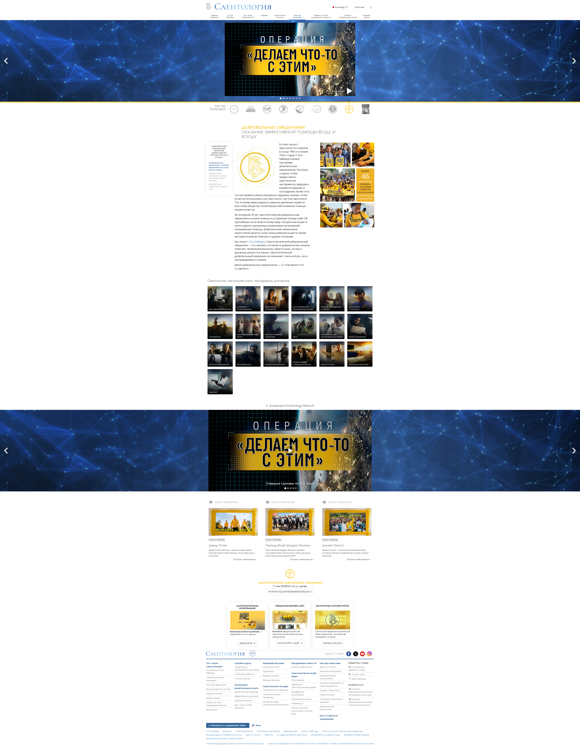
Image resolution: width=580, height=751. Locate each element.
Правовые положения (364, 743)
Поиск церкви (297, 680)
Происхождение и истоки (218, 689)
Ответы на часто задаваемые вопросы (321, 16)
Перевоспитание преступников (328, 677)
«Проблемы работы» (244, 674)
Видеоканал (212, 709)
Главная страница (214, 16)
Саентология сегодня (279, 16)
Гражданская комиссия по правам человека (224, 738)
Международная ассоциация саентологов (224, 735)
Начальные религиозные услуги (246, 686)
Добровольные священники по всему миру (218, 186)
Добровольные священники (327, 708)
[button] (281, 98)
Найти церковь (358, 678)
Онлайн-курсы (367, 16)
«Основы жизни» (242, 678)
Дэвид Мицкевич (291, 731)
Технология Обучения (330, 671)
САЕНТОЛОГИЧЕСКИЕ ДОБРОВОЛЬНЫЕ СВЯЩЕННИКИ (290, 583)
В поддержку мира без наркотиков (292, 735)
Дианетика (227, 731)
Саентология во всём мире (303, 675)
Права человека (327, 694)
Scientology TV (341, 7)
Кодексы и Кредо (214, 693)
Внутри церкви (213, 698)
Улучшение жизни (243, 700)
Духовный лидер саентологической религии (276, 703)
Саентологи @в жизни (301, 667)
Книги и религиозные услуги (348, 16)
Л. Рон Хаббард (230, 16)
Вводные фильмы (271, 680)
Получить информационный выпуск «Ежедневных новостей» (360, 692)
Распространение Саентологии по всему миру (301, 710)
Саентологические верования (215, 679)
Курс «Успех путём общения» (243, 706)
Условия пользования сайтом (342, 743)
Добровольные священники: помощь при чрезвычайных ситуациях (218, 177)
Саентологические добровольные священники (342, 731)
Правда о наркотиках (330, 690)
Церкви (264, 15)
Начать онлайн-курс (310, 731)
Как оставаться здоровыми (329, 717)
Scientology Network (244, 731)
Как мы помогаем (297, 16)
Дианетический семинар (246, 691)
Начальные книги (271, 667)
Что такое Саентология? (248, 16)
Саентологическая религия (268, 731)
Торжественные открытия (275, 690)
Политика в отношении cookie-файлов (312, 743)
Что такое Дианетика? (216, 684)
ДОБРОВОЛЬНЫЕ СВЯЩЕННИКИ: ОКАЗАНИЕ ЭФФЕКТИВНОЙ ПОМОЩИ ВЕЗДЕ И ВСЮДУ (219, 152)
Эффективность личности (247, 696)
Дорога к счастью (328, 667)
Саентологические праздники (272, 696)
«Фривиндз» (297, 703)
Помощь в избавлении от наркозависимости (332, 684)
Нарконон (269, 735)
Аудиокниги (268, 671)
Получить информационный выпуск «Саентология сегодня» (360, 702)
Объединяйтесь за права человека (325, 735)
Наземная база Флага (301, 699)
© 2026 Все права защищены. (235, 743)
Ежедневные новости (303, 663)
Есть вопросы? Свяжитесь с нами (356, 668)
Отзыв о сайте (358, 674)
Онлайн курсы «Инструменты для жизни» (247, 668)
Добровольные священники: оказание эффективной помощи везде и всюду (219, 166)
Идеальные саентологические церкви (303, 686)
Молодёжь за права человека (356, 735)
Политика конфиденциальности (281, 743)
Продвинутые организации (297, 693)
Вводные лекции (271, 675)
